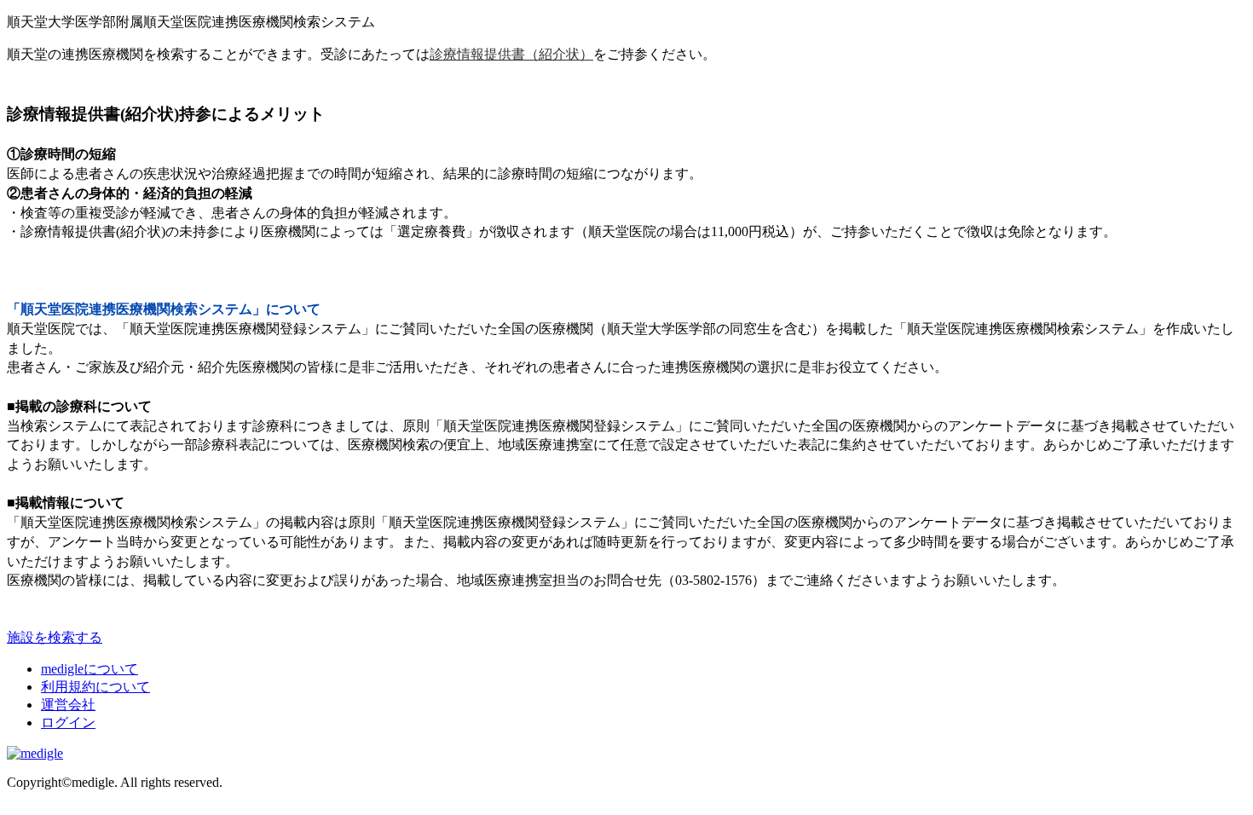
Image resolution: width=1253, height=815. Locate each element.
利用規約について (95, 686)
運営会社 (68, 704)
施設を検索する (54, 637)
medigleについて (89, 669)
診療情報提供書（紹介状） (511, 54)
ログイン (68, 722)
